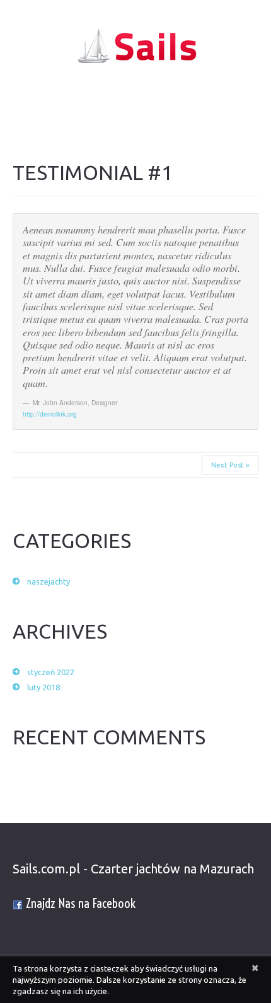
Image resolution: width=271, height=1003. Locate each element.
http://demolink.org (50, 413)
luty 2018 (43, 687)
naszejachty (48, 581)
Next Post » (230, 465)
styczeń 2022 (50, 672)
